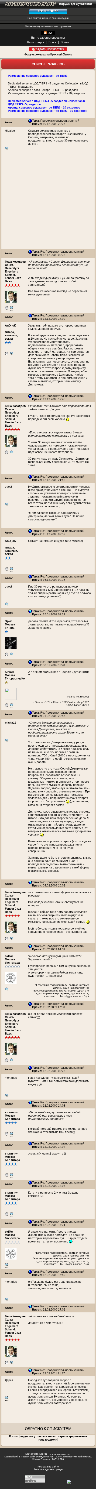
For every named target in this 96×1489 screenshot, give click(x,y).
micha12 (10, 722)
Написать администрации (48, 1469)
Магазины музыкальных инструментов (48, 26)
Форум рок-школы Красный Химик (48, 54)
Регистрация (35, 42)
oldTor (9, 956)
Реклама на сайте (48, 1466)
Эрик (8, 621)
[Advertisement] (48, 201)
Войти (65, 42)
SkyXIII (9, 672)
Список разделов (48, 64)
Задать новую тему (48, 49)
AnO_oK (10, 325)
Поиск (52, 42)
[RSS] (48, 34)
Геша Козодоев (15, 261)
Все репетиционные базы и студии (48, 18)
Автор (9, 122)
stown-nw (11, 1112)
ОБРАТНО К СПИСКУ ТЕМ (48, 1429)
